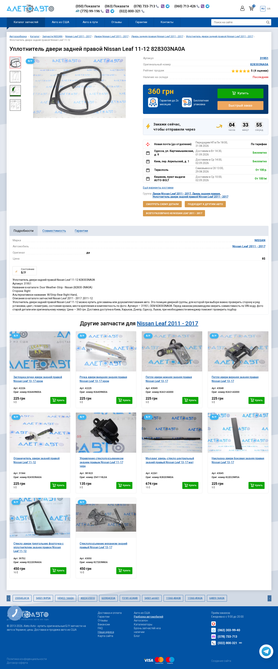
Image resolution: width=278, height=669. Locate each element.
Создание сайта (221, 660)
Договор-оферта (17, 662)
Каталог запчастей (26, 22)
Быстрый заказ (240, 105)
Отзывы (116, 22)
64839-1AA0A (216, 598)
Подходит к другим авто (205, 204)
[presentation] (27, 87)
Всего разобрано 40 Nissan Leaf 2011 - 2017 (174, 213)
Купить (243, 93)
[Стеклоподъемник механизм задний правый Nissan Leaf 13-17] (106, 518)
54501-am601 (151, 598)
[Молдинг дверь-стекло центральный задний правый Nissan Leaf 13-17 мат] (172, 433)
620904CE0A (108, 598)
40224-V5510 (88, 598)
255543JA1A (22, 598)
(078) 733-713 (145, 6)
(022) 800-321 (130, 11)
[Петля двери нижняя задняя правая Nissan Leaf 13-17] (172, 351)
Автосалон (141, 620)
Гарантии (141, 22)
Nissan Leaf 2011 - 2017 (248, 246)
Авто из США (60, 22)
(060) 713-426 (185, 6)
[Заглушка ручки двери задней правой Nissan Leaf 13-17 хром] (40, 351)
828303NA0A (259, 64)
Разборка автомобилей (148, 616)
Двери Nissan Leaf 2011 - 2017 (171, 193)
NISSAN (260, 240)
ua (268, 8)
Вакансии (104, 624)
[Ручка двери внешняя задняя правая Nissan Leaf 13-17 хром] (106, 351)
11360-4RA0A (195, 598)
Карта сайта (105, 635)
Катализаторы (143, 624)
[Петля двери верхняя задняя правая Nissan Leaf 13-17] (238, 351)
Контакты (167, 22)
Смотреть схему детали (162, 204)
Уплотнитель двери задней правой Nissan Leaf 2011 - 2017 (190, 196)
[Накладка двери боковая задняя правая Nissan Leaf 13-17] (238, 433)
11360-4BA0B (173, 598)
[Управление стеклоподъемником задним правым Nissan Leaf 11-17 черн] (106, 433)
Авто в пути (90, 22)
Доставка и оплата (110, 612)
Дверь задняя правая (206, 193)
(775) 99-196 (90, 11)
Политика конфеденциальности (27, 658)
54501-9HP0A (43, 598)
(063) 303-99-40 (229, 630)
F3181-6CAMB (130, 598)
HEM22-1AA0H (65, 598)
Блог (137, 635)
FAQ (100, 628)
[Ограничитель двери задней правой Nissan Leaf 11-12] (40, 433)
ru (263, 8)
